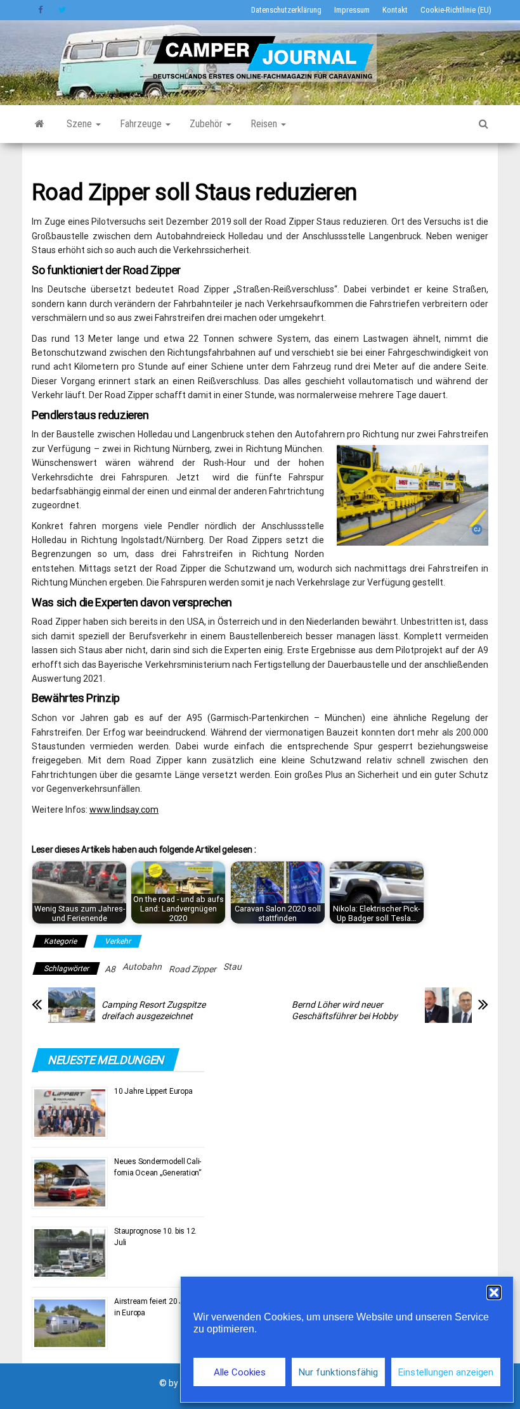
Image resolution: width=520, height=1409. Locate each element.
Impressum (352, 10)
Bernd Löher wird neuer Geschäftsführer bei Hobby (345, 1010)
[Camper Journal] (39, 124)
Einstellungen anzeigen (445, 1372)
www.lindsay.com (124, 810)
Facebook (42, 10)
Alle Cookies (240, 1372)
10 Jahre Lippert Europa (153, 1091)
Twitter (62, 10)
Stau (232, 966)
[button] (494, 1292)
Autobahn (142, 966)
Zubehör (207, 124)
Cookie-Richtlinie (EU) (455, 10)
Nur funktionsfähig (338, 1372)
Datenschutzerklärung (286, 10)
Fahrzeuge (142, 124)
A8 (110, 969)
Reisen (265, 124)
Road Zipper (192, 969)
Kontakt (395, 10)
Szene (80, 124)
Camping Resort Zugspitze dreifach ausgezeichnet (153, 1010)
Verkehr (118, 941)
